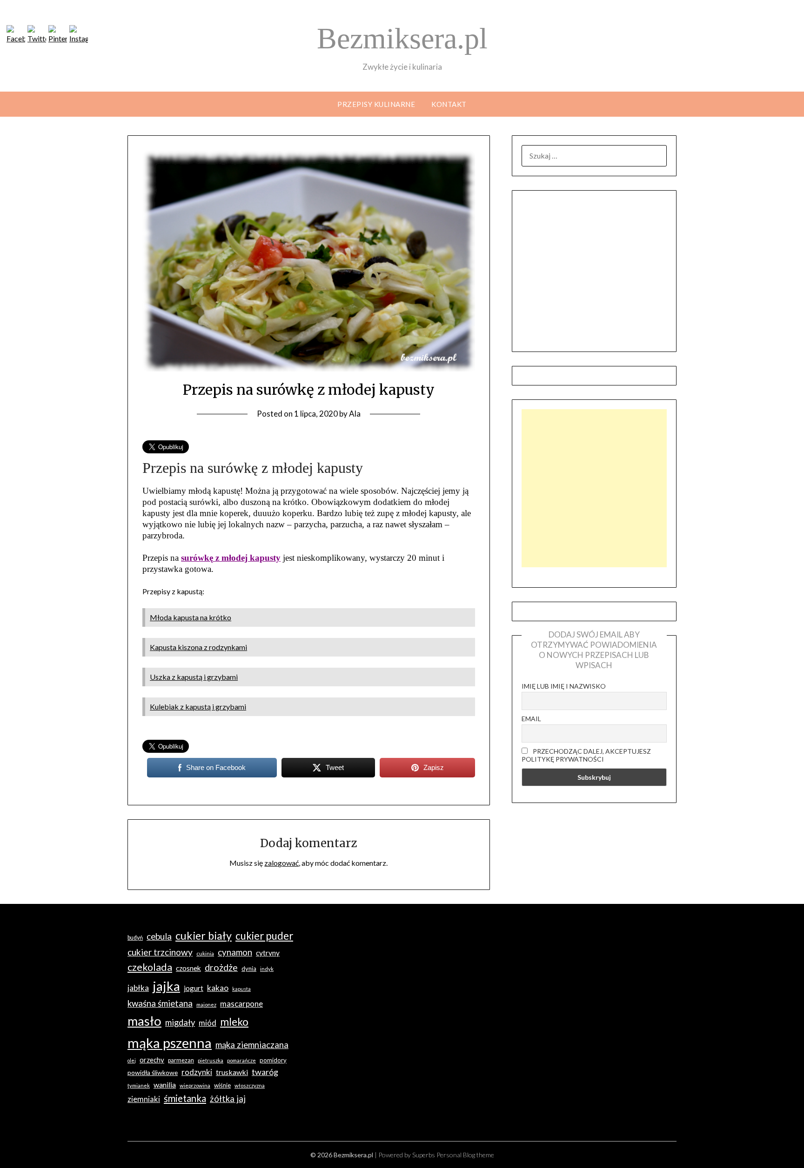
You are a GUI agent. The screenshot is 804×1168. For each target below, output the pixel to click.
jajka (166, 986)
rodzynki (196, 1072)
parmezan (181, 1060)
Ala (355, 413)
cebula (159, 936)
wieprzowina (195, 1085)
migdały (180, 1022)
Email (531, 719)
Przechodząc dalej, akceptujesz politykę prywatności (586, 755)
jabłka (138, 988)
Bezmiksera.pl (402, 38)
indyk (267, 969)
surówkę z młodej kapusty (231, 558)
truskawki (232, 1072)
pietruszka (210, 1060)
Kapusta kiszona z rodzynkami (198, 647)
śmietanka (185, 1098)
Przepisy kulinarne (376, 104)
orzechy (152, 1059)
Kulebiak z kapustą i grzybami (198, 706)
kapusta (241, 989)
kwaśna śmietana (160, 1003)
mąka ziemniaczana (251, 1045)
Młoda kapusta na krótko (190, 617)
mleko (234, 1021)
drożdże (221, 967)
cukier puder (264, 935)
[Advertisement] (594, 488)
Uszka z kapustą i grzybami (194, 676)
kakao (217, 988)
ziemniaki (143, 1099)
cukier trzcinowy (160, 952)
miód (207, 1023)
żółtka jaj (228, 1099)
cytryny (268, 953)
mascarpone (241, 1004)
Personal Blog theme (465, 1155)
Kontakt (449, 104)
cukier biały (203, 935)
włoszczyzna (249, 1085)
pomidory (273, 1060)
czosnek (188, 968)
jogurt (193, 988)
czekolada (149, 967)
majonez (206, 1005)
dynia (248, 968)
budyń (135, 937)
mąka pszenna (169, 1043)
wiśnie (222, 1085)
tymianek (138, 1085)
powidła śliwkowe (152, 1072)
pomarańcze (241, 1060)
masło (144, 1021)
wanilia (165, 1084)
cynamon (235, 952)
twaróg (265, 1072)
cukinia (205, 953)
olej (131, 1060)
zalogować (281, 862)
